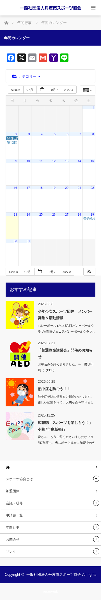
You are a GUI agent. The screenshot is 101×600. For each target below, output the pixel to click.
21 (79, 187)
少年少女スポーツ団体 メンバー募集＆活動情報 (65, 314)
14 (79, 161)
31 (28, 241)
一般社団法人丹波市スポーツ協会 (53, 574)
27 (66, 214)
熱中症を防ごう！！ (54, 389)
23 (15, 214)
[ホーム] (50, 467)
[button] (89, 272)
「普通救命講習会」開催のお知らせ (65, 353)
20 (66, 187)
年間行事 (12, 527)
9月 (54, 89)
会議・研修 (14, 503)
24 (28, 214)
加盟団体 (12, 491)
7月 (30, 89)
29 (92, 214)
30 (15, 241)
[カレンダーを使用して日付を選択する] (42, 90)
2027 (68, 89)
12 (54, 161)
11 (41, 161)
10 (28, 161)
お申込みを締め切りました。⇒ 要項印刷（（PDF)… (65, 367)
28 (79, 214)
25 (41, 214)
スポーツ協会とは (19, 479)
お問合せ (12, 539)
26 (54, 214)
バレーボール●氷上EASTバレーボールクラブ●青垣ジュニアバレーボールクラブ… (66, 328)
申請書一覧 (14, 515)
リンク (11, 552)
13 (66, 161)
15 (92, 161)
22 (92, 187)
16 (15, 187)
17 (28, 187)
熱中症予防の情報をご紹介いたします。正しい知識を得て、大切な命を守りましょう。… (65, 402)
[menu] (93, 7)
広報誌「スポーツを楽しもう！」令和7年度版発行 (65, 425)
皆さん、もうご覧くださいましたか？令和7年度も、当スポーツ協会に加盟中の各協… (66, 442)
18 (41, 187)
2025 (17, 89)
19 (54, 187)
